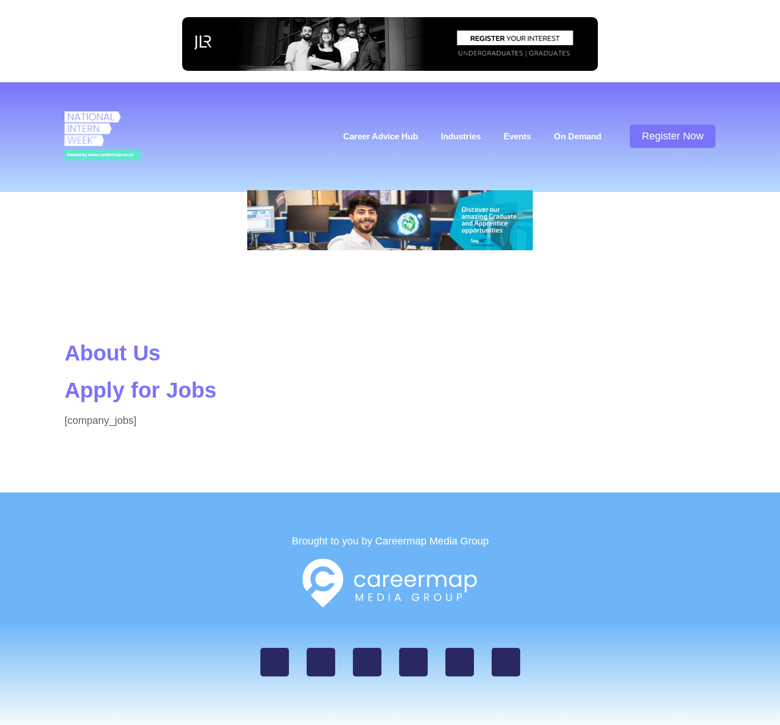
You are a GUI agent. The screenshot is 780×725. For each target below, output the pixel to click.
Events (517, 136)
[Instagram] (321, 662)
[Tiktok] (459, 662)
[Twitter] (367, 662)
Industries (461, 136)
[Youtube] (506, 662)
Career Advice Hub (380, 136)
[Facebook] (274, 662)
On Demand (577, 136)
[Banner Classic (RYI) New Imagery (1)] (390, 67)
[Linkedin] (413, 662)
